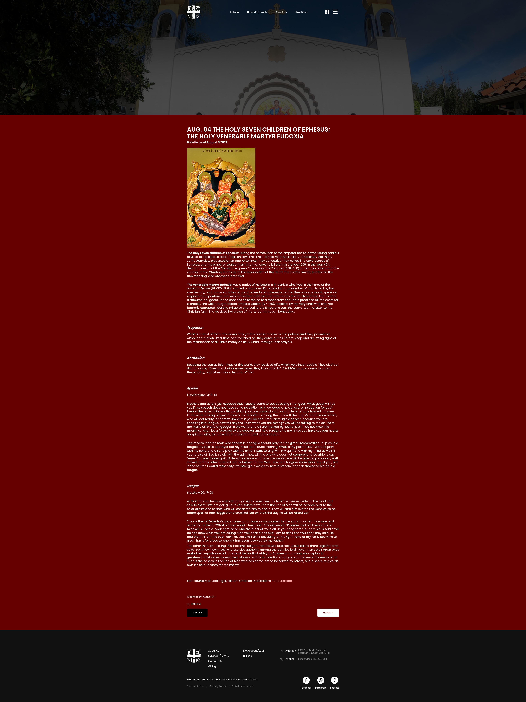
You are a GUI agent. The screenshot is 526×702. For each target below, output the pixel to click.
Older (198, 612)
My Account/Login (254, 650)
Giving (212, 666)
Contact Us (215, 661)
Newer (327, 612)
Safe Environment (243, 686)
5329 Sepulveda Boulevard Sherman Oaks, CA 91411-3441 (314, 651)
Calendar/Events (257, 12)
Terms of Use (195, 686)
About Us (281, 12)
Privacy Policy (217, 686)
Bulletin (234, 12)
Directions (301, 12)
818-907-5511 (320, 658)
